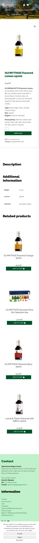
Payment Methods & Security (11, 508)
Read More (19, 540)
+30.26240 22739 (10, 482)
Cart (2, 504)
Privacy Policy (6, 511)
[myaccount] (24, 5)
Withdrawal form (7, 515)
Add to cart (18, 133)
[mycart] (27, 5)
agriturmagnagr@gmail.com (17, 485)
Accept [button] (19, 534)
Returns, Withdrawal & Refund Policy (14, 513)
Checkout (4, 506)
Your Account (6, 501)
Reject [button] (20, 537)
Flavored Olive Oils (17, 142)
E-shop (4, 499)
